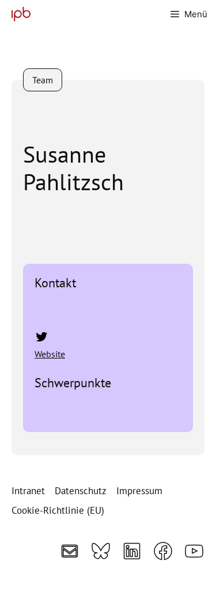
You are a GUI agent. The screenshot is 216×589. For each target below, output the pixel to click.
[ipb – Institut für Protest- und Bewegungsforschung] (18, 14)
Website (50, 354)
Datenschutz (81, 490)
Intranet (28, 490)
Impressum (139, 490)
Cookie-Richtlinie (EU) (58, 510)
